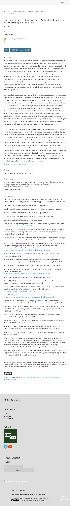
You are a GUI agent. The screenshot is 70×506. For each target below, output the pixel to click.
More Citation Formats (12, 190)
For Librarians (8, 418)
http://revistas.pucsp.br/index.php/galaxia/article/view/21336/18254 (27, 273)
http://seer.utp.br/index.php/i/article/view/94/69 (20, 291)
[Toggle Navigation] (62, 2)
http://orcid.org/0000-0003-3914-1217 (16, 39)
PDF (6, 50)
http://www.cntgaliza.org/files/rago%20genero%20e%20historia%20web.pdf (29, 297)
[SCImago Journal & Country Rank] (15, 481)
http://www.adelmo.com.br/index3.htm (20, 226)
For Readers (7, 414)
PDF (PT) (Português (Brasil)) (20, 50)
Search (18, 470)
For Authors (7, 416)
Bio (4, 31)
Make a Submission (12, 400)
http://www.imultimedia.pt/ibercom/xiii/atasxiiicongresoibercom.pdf (27, 250)
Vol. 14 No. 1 (7, 12)
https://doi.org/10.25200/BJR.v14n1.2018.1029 (16, 164)
